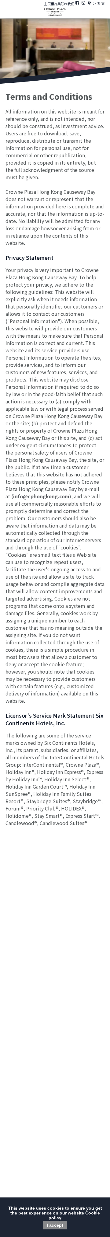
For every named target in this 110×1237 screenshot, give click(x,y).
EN (95, 3)
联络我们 (67, 3)
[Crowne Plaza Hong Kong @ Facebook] (77, 3)
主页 (47, 3)
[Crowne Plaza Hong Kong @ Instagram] (83, 3)
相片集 (56, 3)
